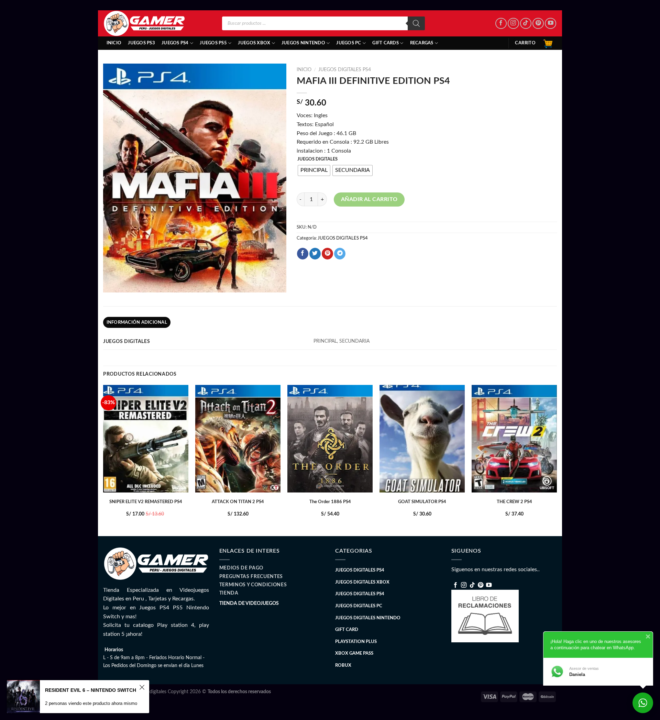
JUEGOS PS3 (141, 43)
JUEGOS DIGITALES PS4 (344, 69)
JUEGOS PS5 (213, 43)
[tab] (136, 322)
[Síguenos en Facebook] (501, 23)
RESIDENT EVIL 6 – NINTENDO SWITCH (90, 690)
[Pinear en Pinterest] (327, 253)
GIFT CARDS (385, 43)
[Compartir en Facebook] (302, 253)
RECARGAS (421, 43)
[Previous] (103, 460)
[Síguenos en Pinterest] (538, 23)
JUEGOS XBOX (254, 43)
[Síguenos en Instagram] (513, 23)
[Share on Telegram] (339, 253)
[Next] (556, 460)
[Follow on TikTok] (525, 23)
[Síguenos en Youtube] (550, 23)
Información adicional (137, 322)
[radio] (314, 170)
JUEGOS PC (348, 43)
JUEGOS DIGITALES (317, 159)
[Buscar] (416, 23)
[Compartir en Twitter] (315, 253)
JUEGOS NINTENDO (303, 43)
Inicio (114, 43)
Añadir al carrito (369, 199)
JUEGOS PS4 (175, 43)
